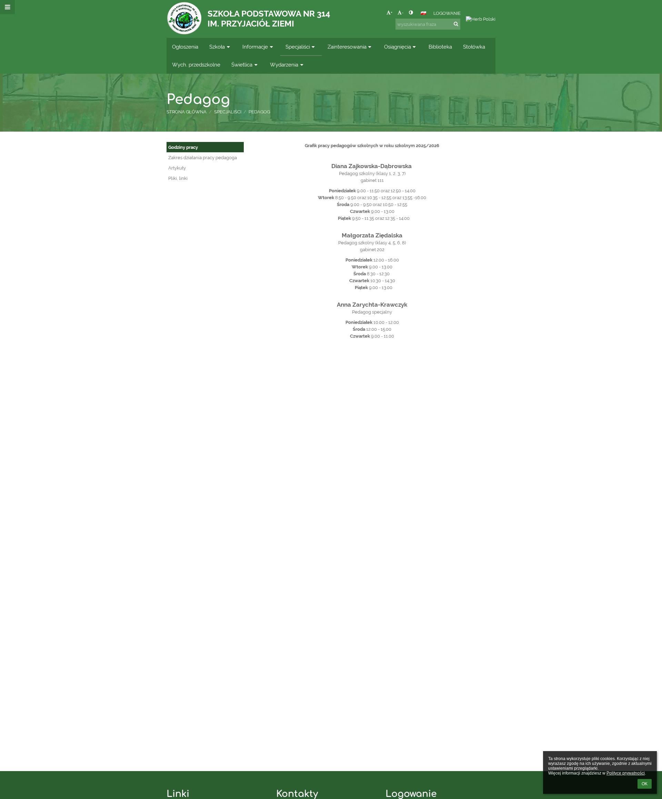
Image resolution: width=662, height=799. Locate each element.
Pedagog (259, 111)
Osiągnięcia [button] (397, 47)
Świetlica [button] (241, 65)
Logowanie (447, 13)
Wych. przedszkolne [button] (196, 65)
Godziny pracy (183, 147)
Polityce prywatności (625, 773)
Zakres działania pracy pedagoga (202, 157)
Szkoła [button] (217, 47)
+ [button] (391, 12)
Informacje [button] (255, 47)
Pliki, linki (178, 178)
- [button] (402, 12)
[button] (411, 12)
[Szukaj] (456, 24)
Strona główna (187, 111)
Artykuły (177, 168)
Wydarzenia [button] (284, 65)
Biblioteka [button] (440, 47)
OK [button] (645, 783)
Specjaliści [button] (297, 47)
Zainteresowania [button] (347, 47)
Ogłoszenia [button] (185, 47)
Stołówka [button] (474, 47)
